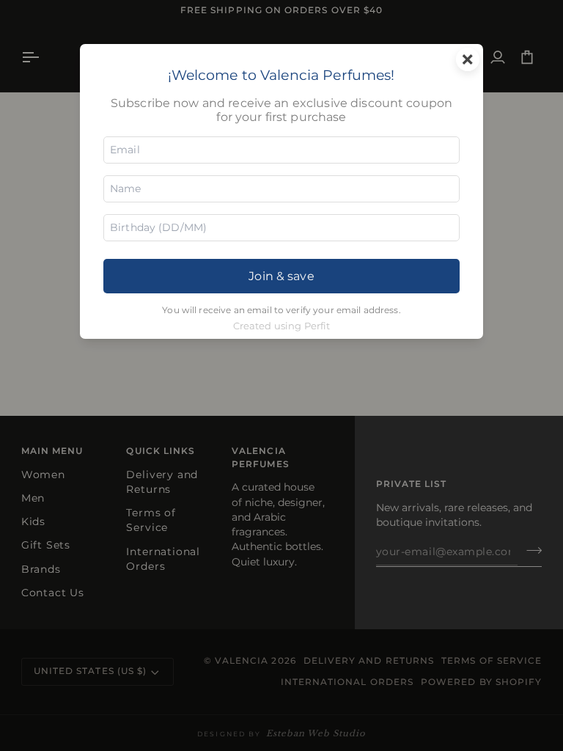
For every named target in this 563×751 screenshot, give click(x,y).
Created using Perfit (282, 325)
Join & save (281, 275)
